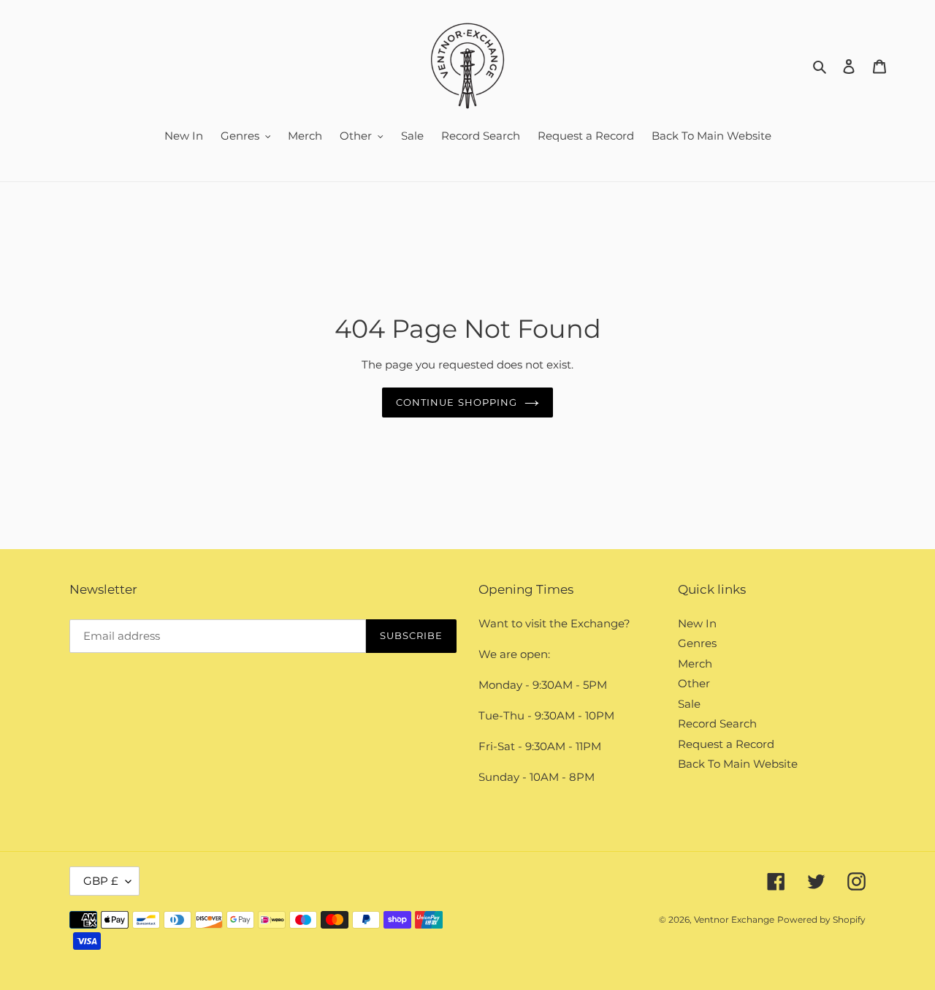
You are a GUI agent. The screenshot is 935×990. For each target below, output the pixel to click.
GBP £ (100, 881)
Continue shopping (456, 402)
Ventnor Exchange (734, 919)
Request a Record (726, 744)
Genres (697, 643)
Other (694, 683)
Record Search (717, 723)
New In (697, 623)
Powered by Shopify (821, 919)
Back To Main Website (738, 764)
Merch (695, 663)
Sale (689, 704)
